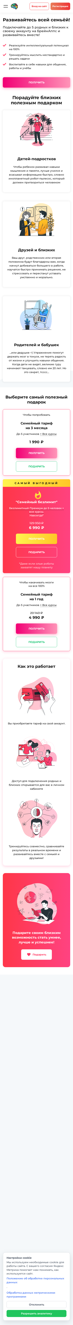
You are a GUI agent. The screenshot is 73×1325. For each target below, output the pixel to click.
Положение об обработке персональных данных (35, 1280)
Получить (37, 82)
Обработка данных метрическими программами (31, 1294)
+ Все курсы (48, 434)
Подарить (36, 466)
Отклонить (36, 1304)
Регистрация (60, 6)
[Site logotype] (14, 6)
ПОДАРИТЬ (36, 552)
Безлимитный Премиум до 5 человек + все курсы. (36, 510)
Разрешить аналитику (36, 1313)
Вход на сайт (39, 6)
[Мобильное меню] (5, 6)
